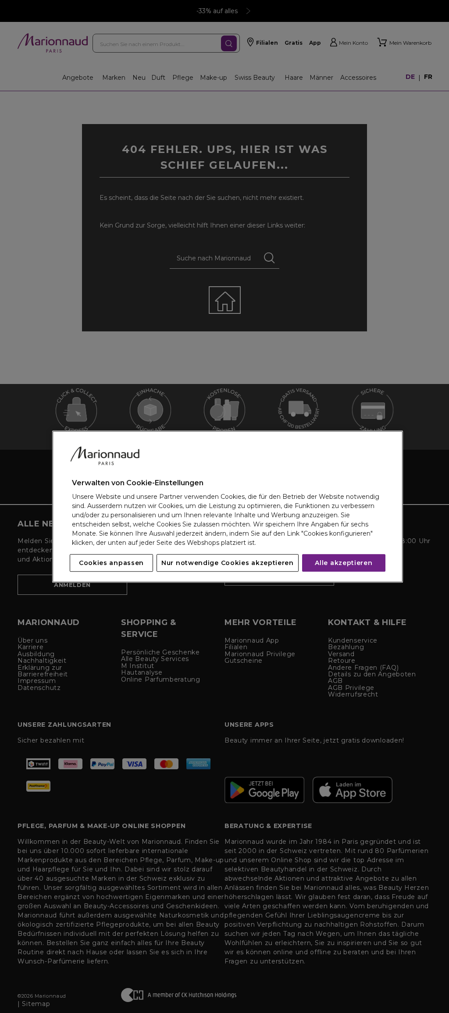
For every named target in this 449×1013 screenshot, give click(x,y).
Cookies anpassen (111, 563)
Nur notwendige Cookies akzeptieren (227, 563)
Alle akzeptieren (343, 563)
